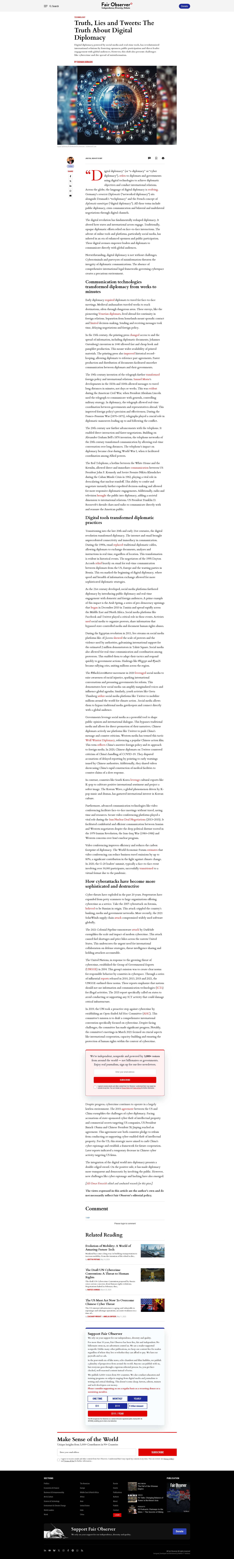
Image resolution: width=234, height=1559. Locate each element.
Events (115, 1488)
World (46, 1514)
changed (134, 335)
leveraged (140, 673)
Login (88, 1217)
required (109, 300)
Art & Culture (48, 1497)
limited (94, 323)
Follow (70, 166)
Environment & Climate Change (55, 1506)
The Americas (85, 1483)
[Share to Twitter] (70, 181)
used (88, 621)
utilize (101, 696)
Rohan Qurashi (85, 62)
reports (105, 978)
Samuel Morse (142, 379)
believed (90, 908)
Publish (115, 1506)
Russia (115, 1483)
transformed (153, 374)
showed (118, 638)
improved (129, 353)
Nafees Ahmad (93, 1290)
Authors (116, 1497)
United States (85, 1506)
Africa (82, 1497)
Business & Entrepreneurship (54, 1492)
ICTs (160, 988)
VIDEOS (140, 1495)
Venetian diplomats (109, 314)
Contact (116, 1510)
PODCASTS (141, 1507)
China (82, 1514)
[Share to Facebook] (70, 176)
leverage (135, 780)
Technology (79, 17)
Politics (46, 1483)
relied (98, 563)
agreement (128, 1109)
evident (153, 388)
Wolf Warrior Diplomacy (100, 740)
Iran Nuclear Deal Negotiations (127, 819)
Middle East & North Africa (89, 1492)
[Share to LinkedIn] (70, 186)
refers (123, 176)
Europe (82, 1488)
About (115, 1501)
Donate (179, 1531)
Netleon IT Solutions (184, 1553)
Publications (117, 1492)
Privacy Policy (126, 1088)
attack (118, 918)
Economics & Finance (51, 1488)
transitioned (146, 868)
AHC (146, 1013)
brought (101, 495)
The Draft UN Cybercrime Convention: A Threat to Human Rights (107, 1273)
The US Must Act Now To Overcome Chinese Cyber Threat (109, 1302)
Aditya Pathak (93, 1259)
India (81, 1510)
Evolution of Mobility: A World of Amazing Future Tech (108, 1248)
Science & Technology (51, 1501)
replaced (118, 545)
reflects (101, 745)
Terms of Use (137, 1088)
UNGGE (91, 969)
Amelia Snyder (109, 1316)
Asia (81, 1501)
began (94, 607)
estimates (152, 850)
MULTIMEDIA (142, 1483)
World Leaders (49, 1510)
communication (140, 468)
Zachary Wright (94, 1316)
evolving (153, 189)
